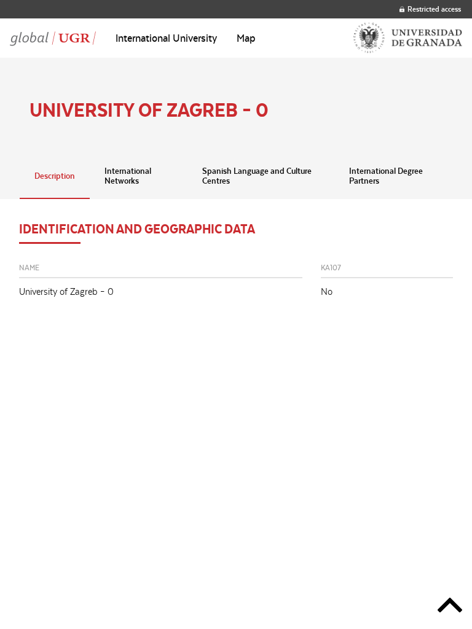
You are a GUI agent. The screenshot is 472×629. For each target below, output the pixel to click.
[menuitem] (166, 38)
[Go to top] (450, 607)
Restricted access (434, 9)
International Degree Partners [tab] (386, 176)
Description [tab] (54, 176)
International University (166, 38)
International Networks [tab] (127, 176)
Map (246, 38)
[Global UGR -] (53, 38)
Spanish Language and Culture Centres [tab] (257, 176)
